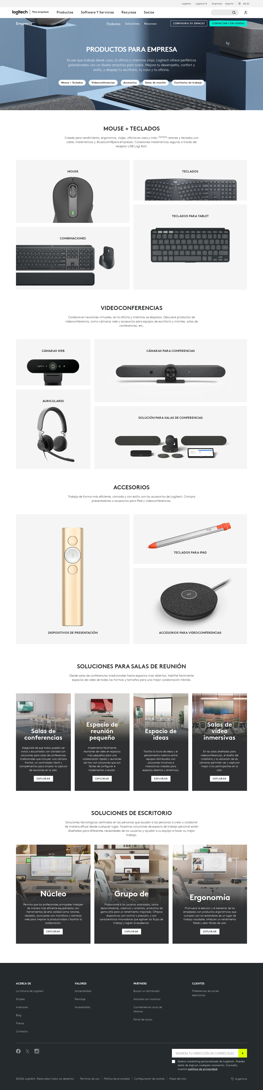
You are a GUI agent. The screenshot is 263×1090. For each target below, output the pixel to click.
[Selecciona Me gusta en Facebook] (18, 1051)
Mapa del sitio (177, 1078)
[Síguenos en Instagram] (36, 1051)
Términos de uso (89, 1078)
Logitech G (201, 4)
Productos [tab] (65, 12)
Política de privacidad (117, 1078)
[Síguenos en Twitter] (27, 1051)
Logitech (186, 4)
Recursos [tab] (128, 12)
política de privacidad (202, 1069)
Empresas (217, 4)
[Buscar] (225, 12)
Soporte (229, 3)
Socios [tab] (149, 12)
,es (246, 3)
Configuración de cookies (149, 1078)
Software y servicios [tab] (97, 12)
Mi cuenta (246, 12)
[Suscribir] (242, 1053)
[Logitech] (32, 12)
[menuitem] (114, 23)
